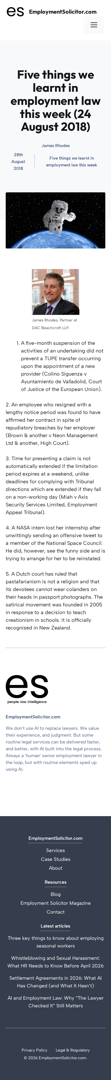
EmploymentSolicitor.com (62, 11)
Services (55, 850)
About (55, 868)
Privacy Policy (34, 1050)
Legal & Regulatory (73, 1050)
